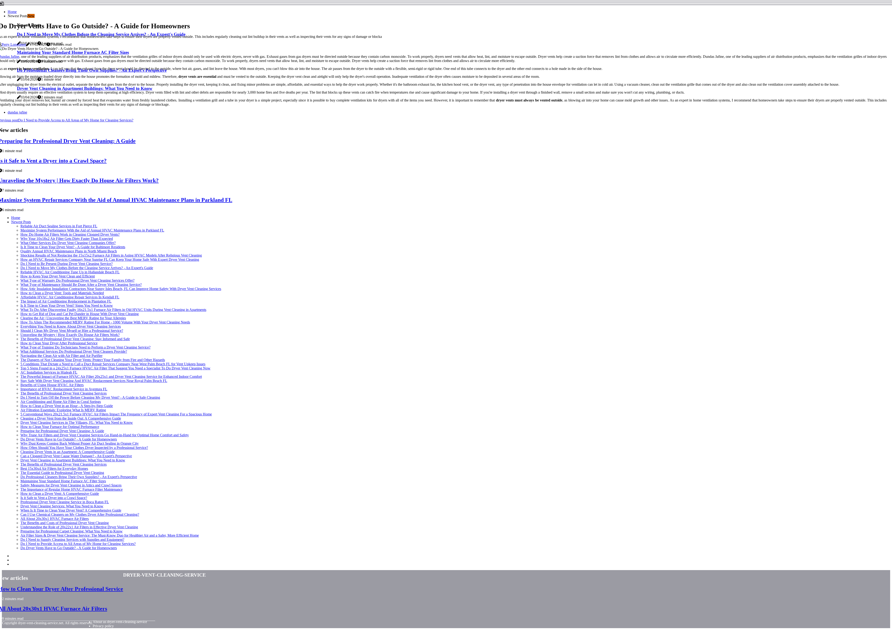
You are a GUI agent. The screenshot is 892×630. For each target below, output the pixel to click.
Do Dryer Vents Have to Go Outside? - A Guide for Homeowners (68, 439)
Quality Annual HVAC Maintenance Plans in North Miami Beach (68, 251)
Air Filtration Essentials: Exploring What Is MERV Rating (63, 410)
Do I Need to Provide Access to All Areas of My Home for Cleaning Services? (78, 544)
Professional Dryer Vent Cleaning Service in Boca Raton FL (64, 502)
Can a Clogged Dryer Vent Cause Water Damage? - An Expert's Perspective (76, 456)
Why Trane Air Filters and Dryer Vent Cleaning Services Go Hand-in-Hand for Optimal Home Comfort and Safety (104, 435)
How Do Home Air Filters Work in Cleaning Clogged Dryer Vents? (70, 234)
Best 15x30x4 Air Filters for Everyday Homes (54, 468)
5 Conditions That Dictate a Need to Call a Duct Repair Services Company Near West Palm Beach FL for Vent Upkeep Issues (112, 364)
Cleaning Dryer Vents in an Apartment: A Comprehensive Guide (67, 452)
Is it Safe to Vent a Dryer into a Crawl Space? (53, 498)
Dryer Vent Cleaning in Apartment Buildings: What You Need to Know (72, 460)
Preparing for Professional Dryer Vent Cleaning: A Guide (62, 431)
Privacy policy (103, 626)
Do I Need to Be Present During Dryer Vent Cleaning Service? (66, 264)
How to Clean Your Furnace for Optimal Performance (59, 427)
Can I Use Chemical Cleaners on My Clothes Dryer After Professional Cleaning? (79, 514)
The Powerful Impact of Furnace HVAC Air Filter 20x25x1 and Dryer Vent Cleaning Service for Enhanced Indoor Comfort (111, 377)
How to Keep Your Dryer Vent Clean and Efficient (57, 276)
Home (12, 12)
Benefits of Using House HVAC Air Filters (52, 385)
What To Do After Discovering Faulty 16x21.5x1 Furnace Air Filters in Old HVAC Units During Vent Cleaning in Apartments (113, 310)
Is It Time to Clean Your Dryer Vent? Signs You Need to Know (66, 305)
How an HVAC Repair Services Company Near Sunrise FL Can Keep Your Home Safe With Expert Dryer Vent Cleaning (109, 259)
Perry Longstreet (14, 44)
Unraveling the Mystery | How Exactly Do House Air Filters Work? (70, 335)
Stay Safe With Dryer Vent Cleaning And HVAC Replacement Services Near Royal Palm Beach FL (93, 381)
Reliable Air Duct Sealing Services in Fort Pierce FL (58, 226)
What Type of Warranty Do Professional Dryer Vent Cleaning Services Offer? (77, 280)
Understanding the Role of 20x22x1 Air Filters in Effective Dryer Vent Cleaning (79, 527)
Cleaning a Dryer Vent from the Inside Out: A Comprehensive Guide (70, 418)
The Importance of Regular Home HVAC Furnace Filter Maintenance (71, 489)
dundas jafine (17, 112)
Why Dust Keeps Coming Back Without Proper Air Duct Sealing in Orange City (79, 443)
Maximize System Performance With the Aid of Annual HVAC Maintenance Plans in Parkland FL (92, 230)
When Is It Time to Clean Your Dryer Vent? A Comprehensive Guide (70, 510)
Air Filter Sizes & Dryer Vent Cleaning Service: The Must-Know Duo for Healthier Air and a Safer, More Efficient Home (109, 535)
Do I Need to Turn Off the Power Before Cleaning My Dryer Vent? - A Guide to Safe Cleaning (90, 397)
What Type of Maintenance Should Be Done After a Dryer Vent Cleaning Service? (81, 285)
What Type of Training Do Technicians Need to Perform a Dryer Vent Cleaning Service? (85, 347)
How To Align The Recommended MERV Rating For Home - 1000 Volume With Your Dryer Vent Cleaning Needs (105, 322)
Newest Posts (21, 222)
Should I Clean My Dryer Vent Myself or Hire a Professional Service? (71, 331)
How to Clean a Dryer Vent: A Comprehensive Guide (59, 494)
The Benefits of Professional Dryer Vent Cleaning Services (63, 393)
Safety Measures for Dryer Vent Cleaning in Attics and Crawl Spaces (70, 485)
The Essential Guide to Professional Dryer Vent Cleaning (62, 473)
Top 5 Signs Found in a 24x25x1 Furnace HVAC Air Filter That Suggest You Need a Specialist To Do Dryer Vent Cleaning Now (115, 368)
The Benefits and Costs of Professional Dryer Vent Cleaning (64, 523)
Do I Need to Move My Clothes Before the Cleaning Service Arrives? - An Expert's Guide (86, 268)
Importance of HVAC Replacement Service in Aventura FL (63, 389)
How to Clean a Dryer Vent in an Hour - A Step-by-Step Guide (66, 406)
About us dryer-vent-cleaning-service (120, 622)
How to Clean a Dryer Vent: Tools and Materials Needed (62, 293)
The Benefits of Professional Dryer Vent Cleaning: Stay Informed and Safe (75, 339)
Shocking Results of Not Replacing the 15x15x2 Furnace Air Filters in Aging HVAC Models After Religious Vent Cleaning (111, 255)
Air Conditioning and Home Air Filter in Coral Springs (60, 402)
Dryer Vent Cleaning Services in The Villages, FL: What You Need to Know (76, 422)
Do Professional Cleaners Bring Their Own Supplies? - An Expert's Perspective (78, 477)
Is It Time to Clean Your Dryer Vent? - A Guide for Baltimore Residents (72, 247)
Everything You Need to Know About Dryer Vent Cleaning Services (70, 326)
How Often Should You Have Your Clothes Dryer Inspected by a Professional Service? (84, 448)
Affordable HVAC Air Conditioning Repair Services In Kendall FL (69, 297)
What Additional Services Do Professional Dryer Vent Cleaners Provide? (73, 351)
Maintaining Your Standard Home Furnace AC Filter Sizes (63, 481)
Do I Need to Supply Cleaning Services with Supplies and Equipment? (72, 540)
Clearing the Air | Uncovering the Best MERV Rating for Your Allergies (73, 318)
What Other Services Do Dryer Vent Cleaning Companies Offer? (68, 243)
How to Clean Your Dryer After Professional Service (59, 343)
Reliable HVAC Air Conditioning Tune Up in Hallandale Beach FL (70, 272)
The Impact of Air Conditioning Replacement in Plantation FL (66, 301)
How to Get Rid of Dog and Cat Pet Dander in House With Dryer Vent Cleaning (79, 314)
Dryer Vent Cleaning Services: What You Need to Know (61, 506)
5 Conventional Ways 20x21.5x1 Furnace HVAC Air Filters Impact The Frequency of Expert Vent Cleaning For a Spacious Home (116, 414)
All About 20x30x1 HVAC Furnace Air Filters (54, 519)
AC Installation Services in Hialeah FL (48, 372)
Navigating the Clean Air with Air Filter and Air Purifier (61, 356)
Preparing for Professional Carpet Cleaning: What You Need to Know (71, 531)
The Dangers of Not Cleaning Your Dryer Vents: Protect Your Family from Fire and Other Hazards (92, 360)
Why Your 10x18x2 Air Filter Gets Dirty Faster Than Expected (66, 239)
